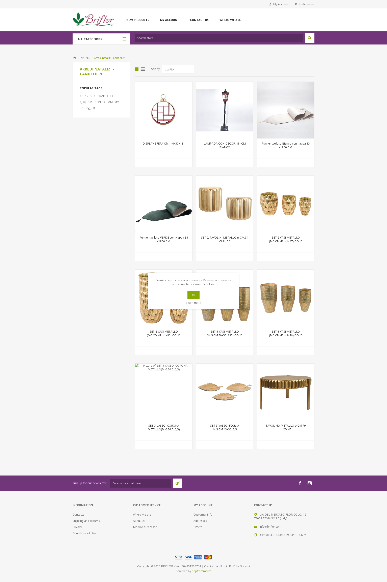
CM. (90, 102)
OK (193, 295)
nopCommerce (201, 571)
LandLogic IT (223, 566)
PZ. (88, 108)
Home (75, 58)
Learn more (193, 303)
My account (169, 20)
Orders (198, 527)
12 (86, 96)
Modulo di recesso (145, 527)
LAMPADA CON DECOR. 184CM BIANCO (225, 145)
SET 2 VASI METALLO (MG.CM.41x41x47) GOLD (286, 239)
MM (110, 102)
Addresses (200, 521)
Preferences (306, 4)
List (143, 69)
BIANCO (103, 96)
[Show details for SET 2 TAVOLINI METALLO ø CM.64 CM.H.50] (224, 204)
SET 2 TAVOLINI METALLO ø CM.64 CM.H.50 (224, 239)
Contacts (78, 514)
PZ (81, 108)
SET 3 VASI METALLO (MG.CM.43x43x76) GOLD (286, 333)
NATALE (85, 58)
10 (81, 96)
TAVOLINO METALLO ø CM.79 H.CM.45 (286, 427)
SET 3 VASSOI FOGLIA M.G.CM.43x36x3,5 (224, 427)
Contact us (199, 20)
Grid (137, 69)
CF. (112, 96)
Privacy (77, 527)
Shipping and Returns (86, 521)
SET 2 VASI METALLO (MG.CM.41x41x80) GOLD (163, 333)
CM (83, 102)
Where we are (230, 20)
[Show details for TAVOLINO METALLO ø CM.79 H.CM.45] (285, 392)
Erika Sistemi (241, 566)
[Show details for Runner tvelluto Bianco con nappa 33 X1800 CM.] (285, 110)
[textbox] (219, 38)
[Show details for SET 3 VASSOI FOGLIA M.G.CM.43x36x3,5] (224, 392)
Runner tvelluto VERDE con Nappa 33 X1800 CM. (163, 239)
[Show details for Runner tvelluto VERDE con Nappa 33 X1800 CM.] (163, 204)
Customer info (203, 514)
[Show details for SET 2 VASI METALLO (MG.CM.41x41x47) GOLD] (285, 204)
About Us (139, 521)
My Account (281, 4)
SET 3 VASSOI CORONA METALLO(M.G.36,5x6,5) (164, 427)
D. (104, 102)
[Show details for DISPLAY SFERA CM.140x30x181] (163, 110)
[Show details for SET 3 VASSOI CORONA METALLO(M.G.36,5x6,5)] (163, 392)
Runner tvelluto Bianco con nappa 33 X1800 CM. (286, 145)
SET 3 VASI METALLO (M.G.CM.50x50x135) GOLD (224, 333)
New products (137, 20)
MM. (117, 102)
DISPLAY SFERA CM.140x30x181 (164, 143)
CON (98, 102)
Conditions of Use (84, 533)
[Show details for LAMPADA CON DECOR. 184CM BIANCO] (224, 110)
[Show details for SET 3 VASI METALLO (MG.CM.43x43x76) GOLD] (285, 298)
